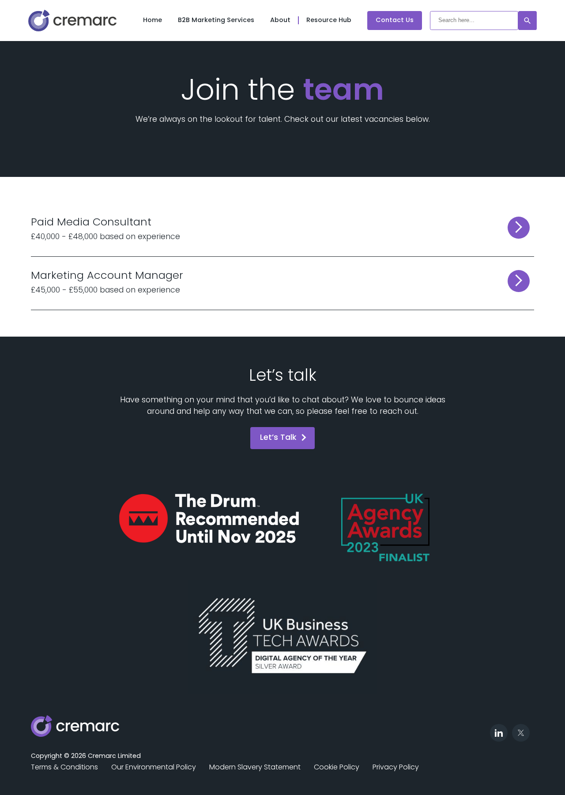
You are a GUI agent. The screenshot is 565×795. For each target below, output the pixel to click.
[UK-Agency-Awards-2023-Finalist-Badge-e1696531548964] (385, 528)
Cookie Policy (336, 767)
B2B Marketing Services (216, 20)
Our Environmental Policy (153, 767)
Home (152, 20)
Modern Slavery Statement (255, 767)
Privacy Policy (396, 767)
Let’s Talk (278, 438)
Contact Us (395, 20)
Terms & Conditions (64, 767)
